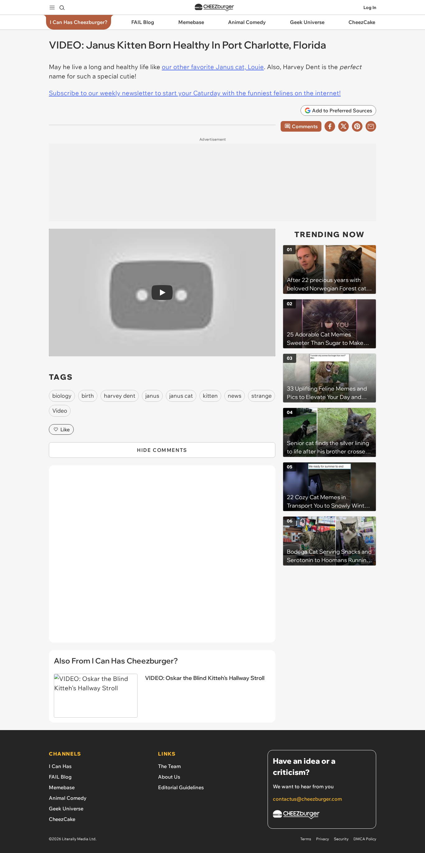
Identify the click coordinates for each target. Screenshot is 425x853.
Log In (369, 7)
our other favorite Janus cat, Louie (213, 67)
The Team (169, 766)
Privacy (322, 839)
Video (59, 410)
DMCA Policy (364, 839)
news (234, 395)
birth (88, 395)
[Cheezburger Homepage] (214, 7)
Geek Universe (66, 808)
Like (65, 429)
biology (62, 395)
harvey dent (119, 395)
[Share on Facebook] (330, 126)
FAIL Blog (60, 777)
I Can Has (60, 766)
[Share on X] (343, 126)
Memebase (62, 787)
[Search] (62, 7)
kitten (210, 395)
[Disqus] (162, 557)
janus (152, 395)
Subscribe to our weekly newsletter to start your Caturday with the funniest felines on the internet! (195, 93)
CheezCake (62, 819)
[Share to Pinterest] (357, 126)
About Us (169, 777)
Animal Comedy (67, 798)
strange (261, 395)
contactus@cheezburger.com (307, 799)
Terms (305, 839)
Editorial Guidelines (181, 787)
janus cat (181, 395)
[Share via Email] (371, 126)
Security (341, 839)
